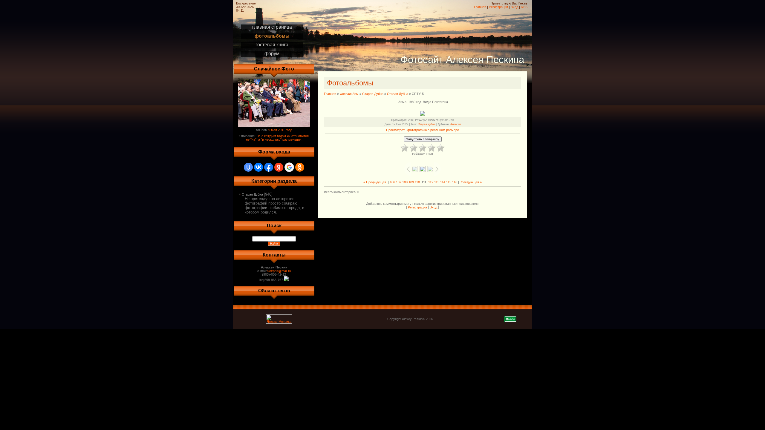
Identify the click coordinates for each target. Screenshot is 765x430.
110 (417, 182)
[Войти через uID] (248, 167)
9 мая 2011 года (280, 130)
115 (448, 182)
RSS (524, 7)
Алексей (455, 124)
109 (411, 182)
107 (398, 182)
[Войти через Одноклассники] (299, 167)
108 (405, 182)
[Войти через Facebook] (268, 167)
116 (454, 182)
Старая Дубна (252, 194)
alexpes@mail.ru (279, 271)
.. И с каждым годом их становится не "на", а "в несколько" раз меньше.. (277, 137)
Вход (514, 7)
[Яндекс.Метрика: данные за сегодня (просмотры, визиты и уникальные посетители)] (279, 319)
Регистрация (498, 7)
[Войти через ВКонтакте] (258, 167)
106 (392, 182)
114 (442, 182)
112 (430, 182)
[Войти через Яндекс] (278, 167)
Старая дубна (426, 124)
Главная (480, 7)
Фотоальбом (349, 94)
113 (436, 182)
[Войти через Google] (289, 167)
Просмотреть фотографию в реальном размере (422, 130)
